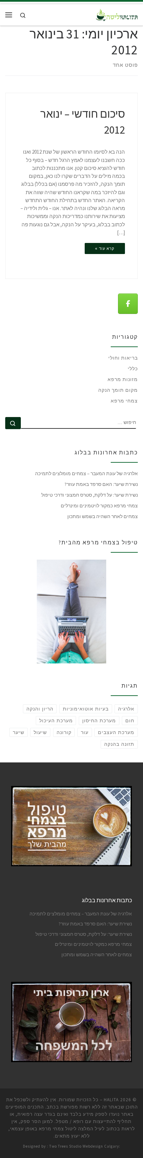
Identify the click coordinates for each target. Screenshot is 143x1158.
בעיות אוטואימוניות (86, 709)
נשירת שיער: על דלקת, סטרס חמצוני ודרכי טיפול (89, 495)
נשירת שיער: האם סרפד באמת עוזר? (101, 484)
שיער (18, 732)
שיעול (40, 732)
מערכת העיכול (56, 720)
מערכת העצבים (116, 732)
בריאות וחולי (123, 358)
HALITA (111, 1100)
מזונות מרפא (123, 379)
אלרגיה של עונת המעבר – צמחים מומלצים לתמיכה (86, 473)
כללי (133, 368)
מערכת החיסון (99, 720)
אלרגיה (126, 709)
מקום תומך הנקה (118, 390)
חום (129, 720)
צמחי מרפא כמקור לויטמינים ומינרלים (99, 506)
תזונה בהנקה (119, 744)
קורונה (64, 732)
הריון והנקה (39, 709)
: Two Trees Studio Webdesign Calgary (83, 1146)
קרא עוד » (104, 248)
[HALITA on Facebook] (128, 303)
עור (85, 732)
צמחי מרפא (124, 401)
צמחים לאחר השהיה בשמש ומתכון (102, 516)
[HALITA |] (117, 14)
